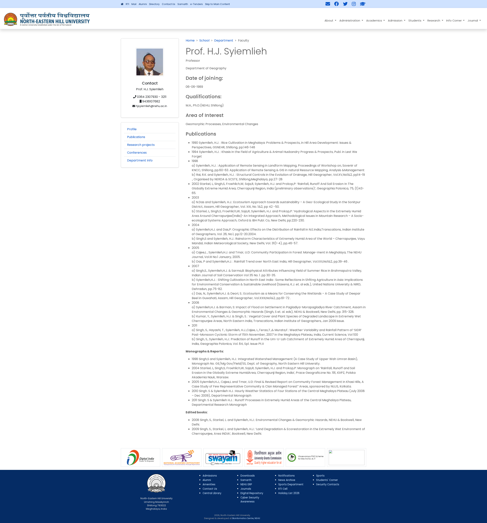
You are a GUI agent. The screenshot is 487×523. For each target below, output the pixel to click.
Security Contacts (327, 484)
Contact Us (168, 4)
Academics (374, 20)
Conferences (137, 152)
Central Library (212, 493)
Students (415, 20)
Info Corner (454, 20)
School (204, 40)
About (329, 20)
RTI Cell (282, 489)
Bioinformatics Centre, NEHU (246, 518)
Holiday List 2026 (288, 493)
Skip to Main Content (217, 4)
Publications (136, 137)
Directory (154, 4)
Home (190, 40)
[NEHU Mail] (328, 4)
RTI (127, 4)
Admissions (210, 475)
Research (434, 20)
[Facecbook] (336, 4)
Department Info (140, 160)
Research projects (141, 145)
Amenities (209, 484)
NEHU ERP (246, 484)
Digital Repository (251, 493)
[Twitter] (345, 4)
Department (223, 40)
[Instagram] (353, 4)
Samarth (182, 4)
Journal (473, 20)
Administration (350, 20)
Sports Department (290, 484)
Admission (395, 20)
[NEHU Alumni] (362, 4)
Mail (133, 4)
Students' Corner (327, 480)
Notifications (286, 475)
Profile (132, 129)
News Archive (286, 480)
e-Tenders (196, 4)
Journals (245, 489)
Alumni (143, 4)
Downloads (247, 475)
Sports (320, 475)
